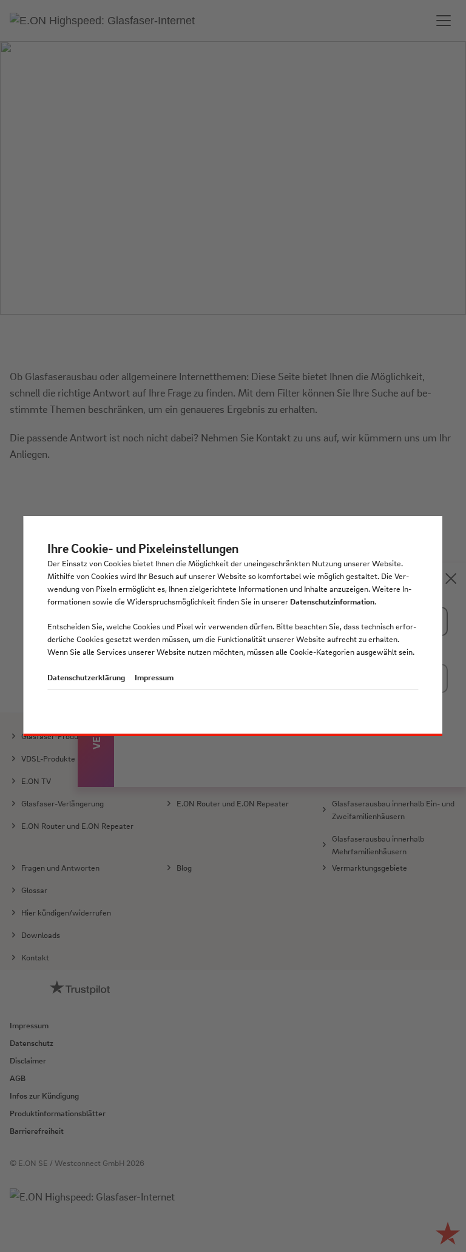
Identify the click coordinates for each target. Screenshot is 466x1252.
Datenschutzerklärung (86, 677)
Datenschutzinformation (332, 601)
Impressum (154, 677)
